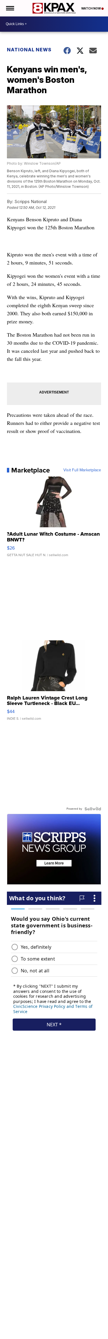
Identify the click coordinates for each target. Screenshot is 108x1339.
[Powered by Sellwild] (92, 809)
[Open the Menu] (9, 8)
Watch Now (91, 8)
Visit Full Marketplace (82, 470)
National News (29, 49)
